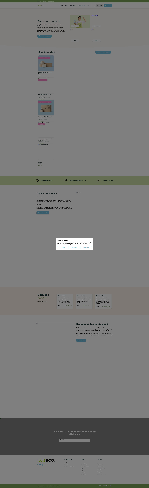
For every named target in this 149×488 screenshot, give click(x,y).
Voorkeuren (63, 247)
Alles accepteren (86, 247)
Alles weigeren (74, 247)
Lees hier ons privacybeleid (84, 244)
